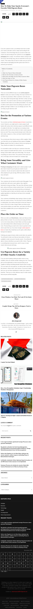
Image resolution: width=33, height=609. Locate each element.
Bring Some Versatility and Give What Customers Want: (16, 76)
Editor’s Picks (5, 601)
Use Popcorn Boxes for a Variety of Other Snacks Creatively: (15, 81)
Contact (25, 607)
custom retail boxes (6, 281)
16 (7, 563)
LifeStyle (3, 503)
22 (3, 566)
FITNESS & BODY (14, 603)
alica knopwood (5, 10)
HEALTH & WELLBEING (14, 601)
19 (21, 563)
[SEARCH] (30, 430)
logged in (9, 425)
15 (3, 563)
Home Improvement (5, 514)
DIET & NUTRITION (15, 605)
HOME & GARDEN (24, 605)
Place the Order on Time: (9, 78)
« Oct (2, 571)
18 (17, 563)
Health (2, 510)
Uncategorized (4, 512)
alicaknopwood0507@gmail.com (19, 591)
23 (7, 566)
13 (25, 560)
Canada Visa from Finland (8, 362)
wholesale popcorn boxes (19, 122)
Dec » (5, 571)
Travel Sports (19, 607)
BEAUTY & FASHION (25, 601)
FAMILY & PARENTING (10, 607)
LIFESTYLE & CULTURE (25, 603)
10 (12, 560)
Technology (3, 508)
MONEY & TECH (5, 603)
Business (3, 505)
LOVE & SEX (6, 605)
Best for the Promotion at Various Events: (13, 74)
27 (25, 566)
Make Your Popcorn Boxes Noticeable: (12, 73)
